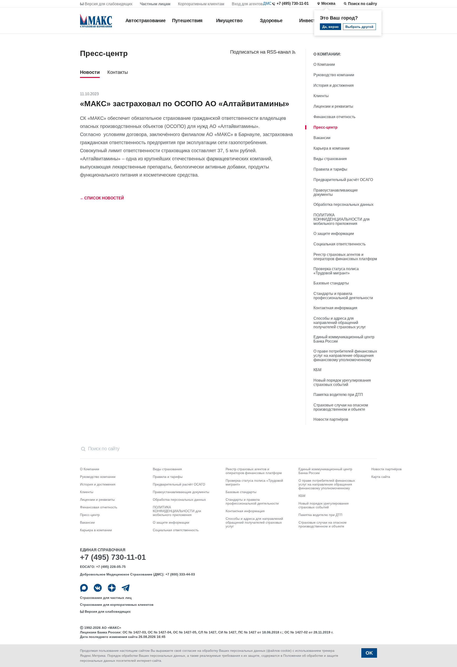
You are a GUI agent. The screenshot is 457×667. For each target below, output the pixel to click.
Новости (90, 72)
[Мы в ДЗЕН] (112, 588)
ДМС (267, 3)
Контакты (117, 72)
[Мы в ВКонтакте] (98, 588)
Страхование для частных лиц (106, 598)
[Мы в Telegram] (125, 588)
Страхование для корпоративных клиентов (117, 604)
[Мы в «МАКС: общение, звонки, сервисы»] (84, 588)
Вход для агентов (247, 4)
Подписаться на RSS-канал (260, 52)
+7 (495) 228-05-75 (111, 567)
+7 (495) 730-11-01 (293, 3)
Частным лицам (155, 4)
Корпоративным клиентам (201, 4)
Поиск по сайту (362, 4)
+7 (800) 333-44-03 (180, 574)
